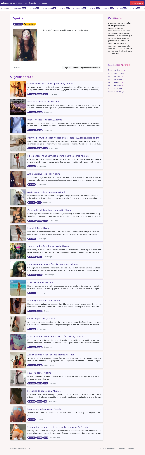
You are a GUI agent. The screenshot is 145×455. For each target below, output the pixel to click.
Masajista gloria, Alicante (39, 373)
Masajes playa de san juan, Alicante (44, 409)
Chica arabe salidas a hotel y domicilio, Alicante (50, 210)
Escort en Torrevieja (116, 73)
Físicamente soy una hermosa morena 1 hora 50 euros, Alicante (58, 156)
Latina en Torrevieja (116, 91)
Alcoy (95, 8)
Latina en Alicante (115, 88)
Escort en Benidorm (116, 79)
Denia (109, 8)
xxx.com (12, 2)
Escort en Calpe (114, 85)
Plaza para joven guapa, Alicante (43, 101)
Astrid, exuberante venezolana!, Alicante (46, 192)
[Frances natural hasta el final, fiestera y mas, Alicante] (18, 269)
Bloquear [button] (67, 68)
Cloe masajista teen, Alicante (41, 318)
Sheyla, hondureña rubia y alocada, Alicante (48, 246)
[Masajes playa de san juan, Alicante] (18, 414)
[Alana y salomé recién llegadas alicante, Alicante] (18, 360)
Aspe (35, 8)
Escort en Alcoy (114, 82)
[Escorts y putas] (26, 3)
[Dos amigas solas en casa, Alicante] (18, 305)
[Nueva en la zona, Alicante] (18, 287)
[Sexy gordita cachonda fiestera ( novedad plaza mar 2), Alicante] (18, 432)
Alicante (20, 8)
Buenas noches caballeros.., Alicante (44, 120)
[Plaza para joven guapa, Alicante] (18, 106)
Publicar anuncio (137, 3)
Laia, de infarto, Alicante (39, 228)
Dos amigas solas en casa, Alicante (44, 300)
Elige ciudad (42, 3)
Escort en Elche (114, 76)
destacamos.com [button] (86, 68)
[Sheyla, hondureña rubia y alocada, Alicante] (18, 251)
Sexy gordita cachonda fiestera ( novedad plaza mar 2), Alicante (57, 427)
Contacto (32, 3)
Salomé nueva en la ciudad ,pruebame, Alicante (50, 83)
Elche (65, 8)
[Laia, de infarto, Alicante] (18, 233)
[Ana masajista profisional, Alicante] (18, 179)
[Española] (25, 45)
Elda (122, 8)
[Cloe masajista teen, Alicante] (18, 323)
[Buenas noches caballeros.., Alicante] (18, 124)
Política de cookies (126, 448)
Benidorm (80, 8)
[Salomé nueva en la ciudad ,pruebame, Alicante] (18, 88)
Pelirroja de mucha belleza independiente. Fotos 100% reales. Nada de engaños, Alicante (64, 138)
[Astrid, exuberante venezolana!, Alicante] (18, 197)
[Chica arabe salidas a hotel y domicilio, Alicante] (18, 215)
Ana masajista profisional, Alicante (43, 174)
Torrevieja (49, 8)
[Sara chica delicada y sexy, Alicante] (18, 396)
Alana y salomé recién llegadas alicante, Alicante (50, 355)
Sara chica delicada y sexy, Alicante (44, 391)
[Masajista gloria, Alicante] (18, 378)
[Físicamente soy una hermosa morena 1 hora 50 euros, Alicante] (18, 161)
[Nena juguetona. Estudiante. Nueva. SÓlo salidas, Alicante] (18, 341)
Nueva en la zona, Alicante (40, 282)
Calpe (135, 8)
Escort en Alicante (115, 70)
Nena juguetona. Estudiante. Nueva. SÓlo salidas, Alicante (55, 336)
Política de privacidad (109, 448)
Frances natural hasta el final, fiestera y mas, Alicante (52, 264)
